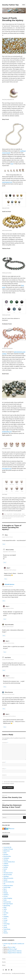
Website (4, 775)
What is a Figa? (11, 947)
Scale (4, 911)
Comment (5, 742)
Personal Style (7, 902)
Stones (5, 918)
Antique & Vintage (8, 849)
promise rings (7, 943)
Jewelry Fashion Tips (10, 5)
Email (4, 768)
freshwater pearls (8, 515)
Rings (4, 907)
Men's (5, 889)
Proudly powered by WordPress (18, 973)
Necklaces (15, 514)
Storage (5, 920)
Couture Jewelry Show (9, 861)
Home (3, 958)
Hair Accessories (7, 874)
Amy (5, 514)
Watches (5, 933)
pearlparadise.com (7, 431)
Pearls (19, 514)
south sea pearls (16, 516)
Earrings (5, 867)
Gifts (4, 871)
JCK (4, 883)
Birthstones (6, 851)
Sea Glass (5, 912)
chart (12, 163)
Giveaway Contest (8, 872)
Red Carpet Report (8, 903)
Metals (5, 891)
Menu (23, 4)
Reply (4, 544)
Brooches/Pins (7, 856)
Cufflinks (5, 863)
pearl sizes (8, 516)
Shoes (5, 914)
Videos (5, 931)
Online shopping (7, 898)
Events (5, 869)
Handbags (6, 876)
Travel (5, 925)
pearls (11, 516)
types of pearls (8, 518)
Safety (5, 909)
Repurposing (6, 905)
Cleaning (5, 860)
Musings (5, 892)
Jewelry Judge (6, 887)
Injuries (5, 880)
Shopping (5, 916)
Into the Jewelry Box (8, 882)
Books (5, 852)
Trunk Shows (6, 929)
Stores (5, 922)
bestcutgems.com (6, 468)
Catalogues (6, 858)
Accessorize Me (7, 847)
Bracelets (5, 854)
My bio (4, 962)
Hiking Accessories (8, 878)
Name (4, 762)
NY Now (5, 896)
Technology (6, 923)
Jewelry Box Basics (8, 885)
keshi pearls (15, 515)
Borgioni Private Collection (15, 951)
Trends (5, 927)
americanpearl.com (7, 182)
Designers (6, 865)
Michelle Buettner (9, 584)
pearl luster (20, 515)
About (3, 965)
